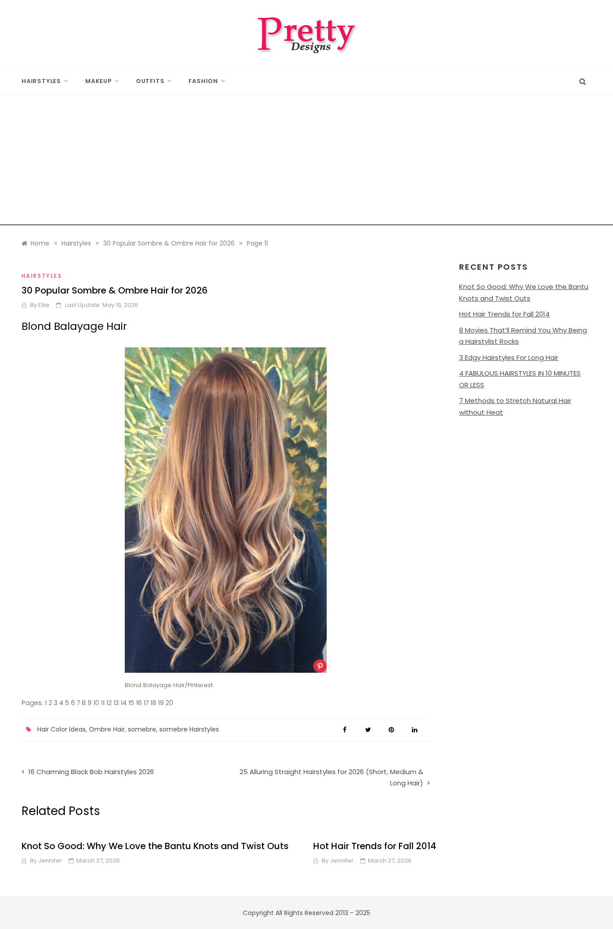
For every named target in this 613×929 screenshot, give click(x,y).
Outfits (150, 81)
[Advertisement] (306, 162)
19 (161, 702)
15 (131, 702)
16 (139, 702)
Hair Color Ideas (61, 729)
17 (146, 702)
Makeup (98, 81)
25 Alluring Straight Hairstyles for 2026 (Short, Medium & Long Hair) (331, 777)
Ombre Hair (107, 729)
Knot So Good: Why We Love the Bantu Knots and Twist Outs (155, 846)
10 (96, 702)
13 (116, 702)
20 (169, 702)
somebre (142, 729)
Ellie (43, 305)
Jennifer (50, 860)
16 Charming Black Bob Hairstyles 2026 (91, 771)
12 (109, 702)
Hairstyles (41, 81)
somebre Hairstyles (189, 729)
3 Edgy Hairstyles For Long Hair (508, 357)
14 (124, 702)
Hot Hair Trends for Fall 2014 (504, 314)
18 (153, 702)
